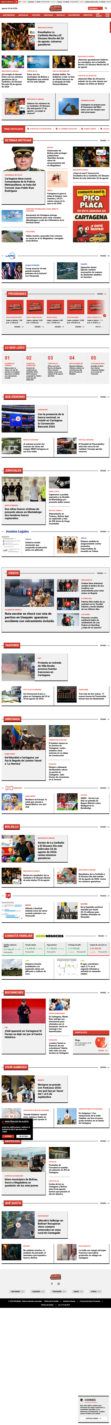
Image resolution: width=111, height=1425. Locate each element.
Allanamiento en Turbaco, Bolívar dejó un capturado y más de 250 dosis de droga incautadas (59, 519)
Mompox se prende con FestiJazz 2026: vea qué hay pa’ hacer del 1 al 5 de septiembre (50, 1091)
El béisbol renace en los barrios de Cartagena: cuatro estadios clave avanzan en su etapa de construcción (58, 749)
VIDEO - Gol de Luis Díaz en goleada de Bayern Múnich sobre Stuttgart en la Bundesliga (91, 803)
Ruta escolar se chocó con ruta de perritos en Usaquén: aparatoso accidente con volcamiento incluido (12, 373)
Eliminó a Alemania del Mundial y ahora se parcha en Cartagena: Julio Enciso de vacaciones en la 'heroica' (59, 773)
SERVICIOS (87, 15)
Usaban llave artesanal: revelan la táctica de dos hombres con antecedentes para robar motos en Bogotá (92, 588)
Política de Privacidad (51, 1301)
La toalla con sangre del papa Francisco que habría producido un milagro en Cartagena (92, 1254)
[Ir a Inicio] (55, 8)
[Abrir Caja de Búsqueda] (106, 8)
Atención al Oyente (69, 1301)
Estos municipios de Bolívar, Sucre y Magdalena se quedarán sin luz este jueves (21, 1182)
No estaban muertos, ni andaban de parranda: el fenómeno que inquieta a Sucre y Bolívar (34, 1254)
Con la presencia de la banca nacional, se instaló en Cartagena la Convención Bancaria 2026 (51, 420)
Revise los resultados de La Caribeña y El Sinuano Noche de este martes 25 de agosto (36, 877)
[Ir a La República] (8, 896)
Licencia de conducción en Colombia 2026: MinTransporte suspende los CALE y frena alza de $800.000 (34, 374)
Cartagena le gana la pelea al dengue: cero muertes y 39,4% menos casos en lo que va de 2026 (57, 198)
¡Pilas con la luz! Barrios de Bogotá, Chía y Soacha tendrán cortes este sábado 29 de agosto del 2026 (55, 371)
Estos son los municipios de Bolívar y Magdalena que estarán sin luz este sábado (38, 78)
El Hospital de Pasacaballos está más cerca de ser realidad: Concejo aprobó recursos (91, 448)
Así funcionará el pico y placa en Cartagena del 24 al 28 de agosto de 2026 (36, 696)
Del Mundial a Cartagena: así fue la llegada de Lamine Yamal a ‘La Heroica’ (23, 760)
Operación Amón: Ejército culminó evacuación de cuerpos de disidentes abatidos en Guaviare (91, 272)
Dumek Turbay (90, 129)
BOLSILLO (61, 15)
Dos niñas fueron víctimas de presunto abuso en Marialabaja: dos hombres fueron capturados (23, 514)
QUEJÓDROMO (9, 15)
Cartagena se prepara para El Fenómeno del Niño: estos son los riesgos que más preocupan (93, 108)
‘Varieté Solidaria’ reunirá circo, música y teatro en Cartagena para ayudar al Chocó (35, 1118)
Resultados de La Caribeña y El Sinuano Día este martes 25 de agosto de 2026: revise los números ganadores (92, 878)
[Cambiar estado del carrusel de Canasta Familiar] (16, 2)
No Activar (23, 1136)
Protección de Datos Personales (90, 1301)
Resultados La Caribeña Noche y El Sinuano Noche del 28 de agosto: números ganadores (51, 38)
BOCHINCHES (74, 15)
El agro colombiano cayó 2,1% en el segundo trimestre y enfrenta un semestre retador (90, 969)
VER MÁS (17, 327)
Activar (8, 1136)
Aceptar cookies (92, 1418)
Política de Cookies (93, 1413)
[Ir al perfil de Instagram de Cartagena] (59, 1284)
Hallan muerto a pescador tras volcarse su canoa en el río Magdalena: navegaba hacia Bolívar (44, 238)
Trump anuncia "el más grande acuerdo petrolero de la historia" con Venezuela (36, 272)
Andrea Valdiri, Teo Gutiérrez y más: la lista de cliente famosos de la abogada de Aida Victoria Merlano (63, 79)
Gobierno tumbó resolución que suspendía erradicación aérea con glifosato (36, 546)
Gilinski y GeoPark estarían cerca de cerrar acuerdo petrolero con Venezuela (36, 912)
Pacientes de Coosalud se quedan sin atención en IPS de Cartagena (59, 1169)
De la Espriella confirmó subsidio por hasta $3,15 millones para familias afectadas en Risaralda (92, 912)
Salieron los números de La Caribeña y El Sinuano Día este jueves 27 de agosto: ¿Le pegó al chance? (38, 108)
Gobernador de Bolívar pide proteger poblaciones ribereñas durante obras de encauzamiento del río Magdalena (57, 158)
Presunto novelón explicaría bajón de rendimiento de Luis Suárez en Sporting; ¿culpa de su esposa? (91, 622)
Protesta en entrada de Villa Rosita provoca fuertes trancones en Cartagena (49, 669)
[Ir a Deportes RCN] (14, 788)
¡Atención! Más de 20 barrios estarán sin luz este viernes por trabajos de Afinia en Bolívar (92, 81)
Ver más (103, 141)
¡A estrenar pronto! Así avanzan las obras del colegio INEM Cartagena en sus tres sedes (36, 448)
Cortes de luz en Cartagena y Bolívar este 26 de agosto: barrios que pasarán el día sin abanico (59, 1189)
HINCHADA (48, 15)
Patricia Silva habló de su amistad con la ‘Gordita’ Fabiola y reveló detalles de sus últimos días (93, 605)
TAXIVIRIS (36, 15)
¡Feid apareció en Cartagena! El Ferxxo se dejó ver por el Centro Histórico (23, 1034)
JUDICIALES (23, 15)
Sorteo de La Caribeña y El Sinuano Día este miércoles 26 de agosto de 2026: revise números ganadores (51, 850)
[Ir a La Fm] (10, 256)
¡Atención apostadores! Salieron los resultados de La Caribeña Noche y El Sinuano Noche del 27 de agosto (93, 63)
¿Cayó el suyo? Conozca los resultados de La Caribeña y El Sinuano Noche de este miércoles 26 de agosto (91, 175)
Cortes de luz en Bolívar (40, 129)
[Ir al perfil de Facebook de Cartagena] (51, 1284)
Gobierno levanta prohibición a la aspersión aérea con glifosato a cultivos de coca (35, 969)
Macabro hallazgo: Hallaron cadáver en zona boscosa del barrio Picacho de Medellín (76, 370)
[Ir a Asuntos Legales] (17, 531)
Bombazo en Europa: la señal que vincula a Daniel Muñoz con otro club (36, 803)
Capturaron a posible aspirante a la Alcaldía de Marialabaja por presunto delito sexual (59, 498)
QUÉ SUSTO (99, 15)
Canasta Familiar (7, 2)
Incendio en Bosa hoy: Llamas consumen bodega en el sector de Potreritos (97, 370)
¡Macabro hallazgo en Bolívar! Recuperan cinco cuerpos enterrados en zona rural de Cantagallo (50, 1226)
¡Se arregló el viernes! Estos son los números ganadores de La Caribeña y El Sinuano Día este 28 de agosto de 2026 (12, 80)
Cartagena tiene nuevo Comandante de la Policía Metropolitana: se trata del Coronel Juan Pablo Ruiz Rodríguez (20, 185)
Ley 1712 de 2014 (64, 1305)
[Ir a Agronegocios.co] (50, 936)
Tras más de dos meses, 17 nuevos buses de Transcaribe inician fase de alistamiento (92, 696)
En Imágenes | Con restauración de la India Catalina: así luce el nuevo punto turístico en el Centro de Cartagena (91, 1118)
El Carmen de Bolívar (68, 129)
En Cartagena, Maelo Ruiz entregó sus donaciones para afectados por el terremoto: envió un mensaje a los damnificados (58, 1024)
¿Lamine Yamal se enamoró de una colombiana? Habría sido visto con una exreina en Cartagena (59, 1048)
